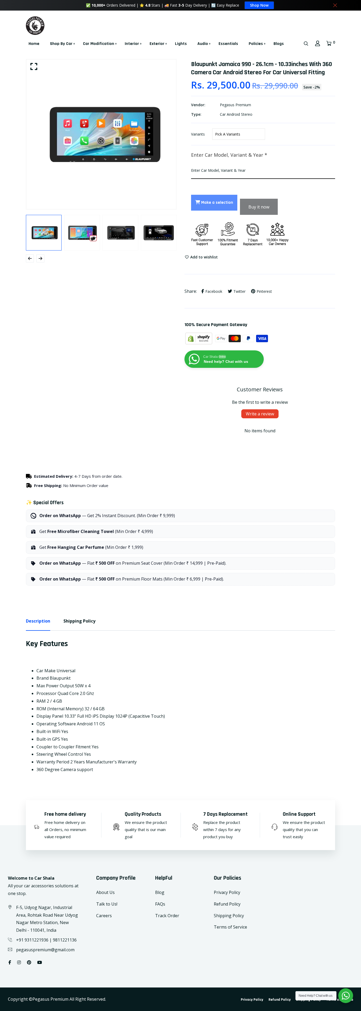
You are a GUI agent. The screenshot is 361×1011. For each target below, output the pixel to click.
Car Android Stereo (236, 114)
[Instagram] (19, 962)
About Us (105, 892)
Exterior (157, 44)
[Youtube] (40, 962)
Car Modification (98, 44)
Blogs (279, 44)
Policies (256, 44)
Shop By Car (61, 44)
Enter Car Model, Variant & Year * (229, 155)
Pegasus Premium (235, 104)
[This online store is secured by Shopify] (199, 338)
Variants (198, 134)
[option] (101, 134)
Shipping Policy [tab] (79, 621)
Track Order (167, 916)
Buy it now (258, 207)
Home (34, 44)
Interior (132, 44)
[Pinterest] (29, 962)
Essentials (228, 44)
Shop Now (259, 5)
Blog (159, 892)
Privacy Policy (227, 892)
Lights (181, 44)
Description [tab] (38, 621)
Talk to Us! (106, 904)
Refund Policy (227, 904)
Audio (202, 44)
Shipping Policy (229, 916)
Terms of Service (230, 927)
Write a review (260, 414)
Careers (104, 916)
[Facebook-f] (10, 962)
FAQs (160, 904)
